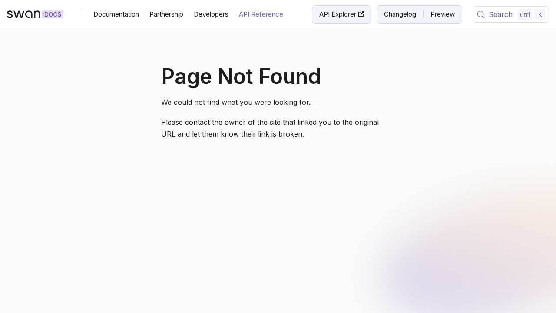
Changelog (400, 14)
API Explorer (337, 14)
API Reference (261, 14)
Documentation (116, 14)
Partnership (166, 14)
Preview (442, 14)
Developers (211, 14)
